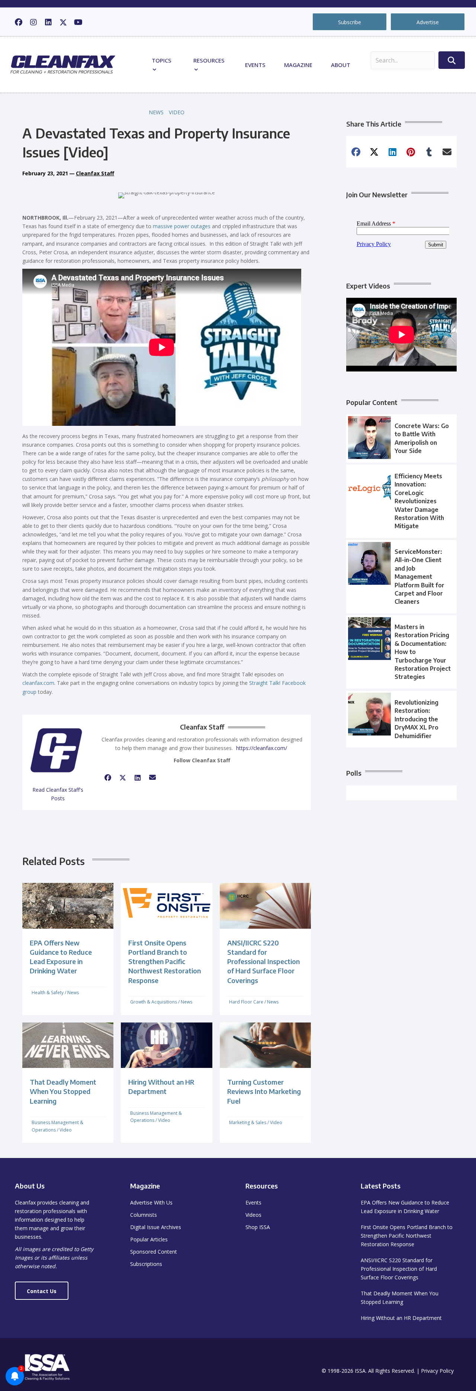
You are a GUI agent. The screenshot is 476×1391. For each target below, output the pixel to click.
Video (176, 112)
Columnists (143, 1214)
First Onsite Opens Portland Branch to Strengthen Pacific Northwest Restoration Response (164, 961)
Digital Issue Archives (155, 1227)
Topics (161, 60)
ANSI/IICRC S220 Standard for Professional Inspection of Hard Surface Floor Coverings (263, 961)
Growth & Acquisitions (153, 1002)
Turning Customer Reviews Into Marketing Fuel (264, 1091)
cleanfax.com (38, 682)
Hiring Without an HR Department (401, 1317)
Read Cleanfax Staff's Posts (57, 794)
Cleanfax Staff (95, 173)
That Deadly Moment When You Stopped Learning (63, 1091)
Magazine (298, 64)
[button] (18, 22)
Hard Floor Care (246, 1002)
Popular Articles (149, 1239)
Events (255, 64)
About (340, 64)
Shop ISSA (257, 1227)
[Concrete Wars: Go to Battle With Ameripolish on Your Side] (401, 438)
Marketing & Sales (247, 1122)
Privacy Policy (437, 1370)
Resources (209, 60)
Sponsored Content (153, 1251)
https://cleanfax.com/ (261, 748)
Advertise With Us (151, 1202)
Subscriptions (146, 1263)
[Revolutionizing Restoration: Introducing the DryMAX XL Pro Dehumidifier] (401, 719)
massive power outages (181, 226)
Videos (253, 1214)
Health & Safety (48, 992)
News (156, 112)
